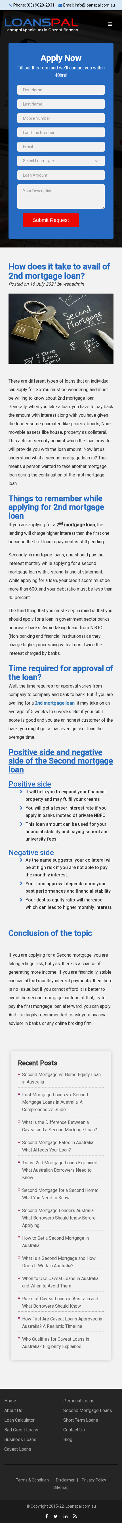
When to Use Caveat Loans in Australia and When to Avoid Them (60, 1282)
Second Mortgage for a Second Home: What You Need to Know (60, 1194)
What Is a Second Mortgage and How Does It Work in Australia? (59, 1262)
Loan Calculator (19, 1420)
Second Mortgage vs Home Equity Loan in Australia (61, 1078)
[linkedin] (66, 1516)
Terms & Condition (32, 1480)
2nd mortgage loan (55, 703)
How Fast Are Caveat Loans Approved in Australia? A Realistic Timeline (62, 1322)
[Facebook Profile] (46, 1516)
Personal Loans (78, 1401)
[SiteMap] (75, 1516)
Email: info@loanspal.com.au (88, 5)
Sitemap (61, 1487)
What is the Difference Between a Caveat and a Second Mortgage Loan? (59, 1126)
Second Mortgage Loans (87, 1410)
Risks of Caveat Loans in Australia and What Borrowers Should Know (60, 1302)
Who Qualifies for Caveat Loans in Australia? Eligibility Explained (55, 1342)
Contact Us (74, 1430)
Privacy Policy (94, 1480)
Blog (67, 1439)
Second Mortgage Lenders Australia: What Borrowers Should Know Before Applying (59, 1218)
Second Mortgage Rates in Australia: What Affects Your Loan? (58, 1146)
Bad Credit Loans (21, 1430)
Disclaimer (65, 1480)
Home (10, 1401)
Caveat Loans (17, 1449)
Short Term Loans (80, 1420)
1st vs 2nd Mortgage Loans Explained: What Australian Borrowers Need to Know (60, 1170)
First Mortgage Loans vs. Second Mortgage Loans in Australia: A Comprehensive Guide (55, 1102)
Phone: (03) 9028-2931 (33, 5)
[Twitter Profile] (56, 1516)
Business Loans (20, 1439)
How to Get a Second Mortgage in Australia (55, 1241)
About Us (13, 1410)
